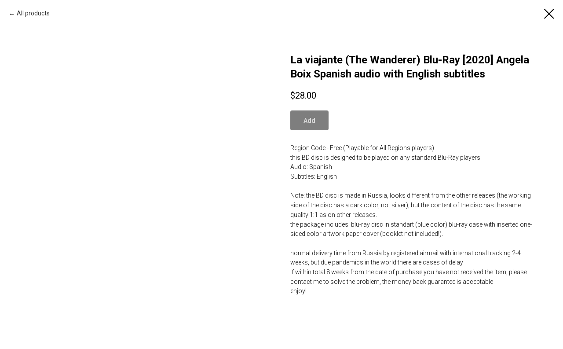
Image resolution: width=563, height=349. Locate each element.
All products (33, 13)
